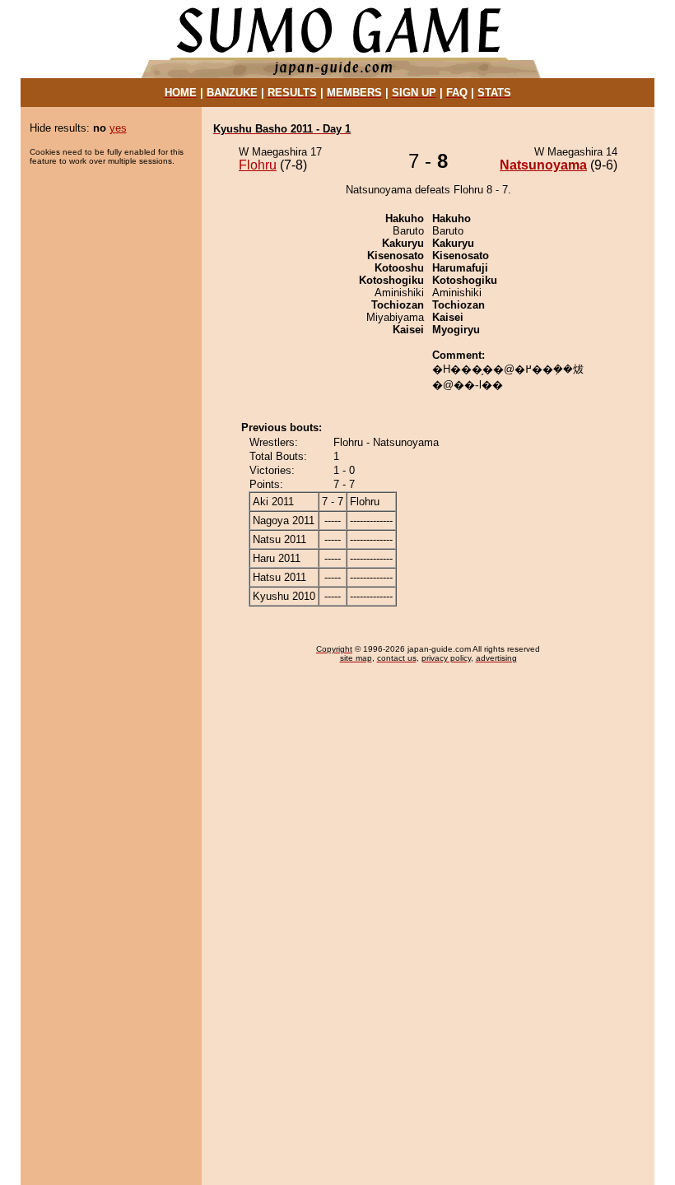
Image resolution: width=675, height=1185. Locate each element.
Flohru (258, 165)
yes (118, 128)
